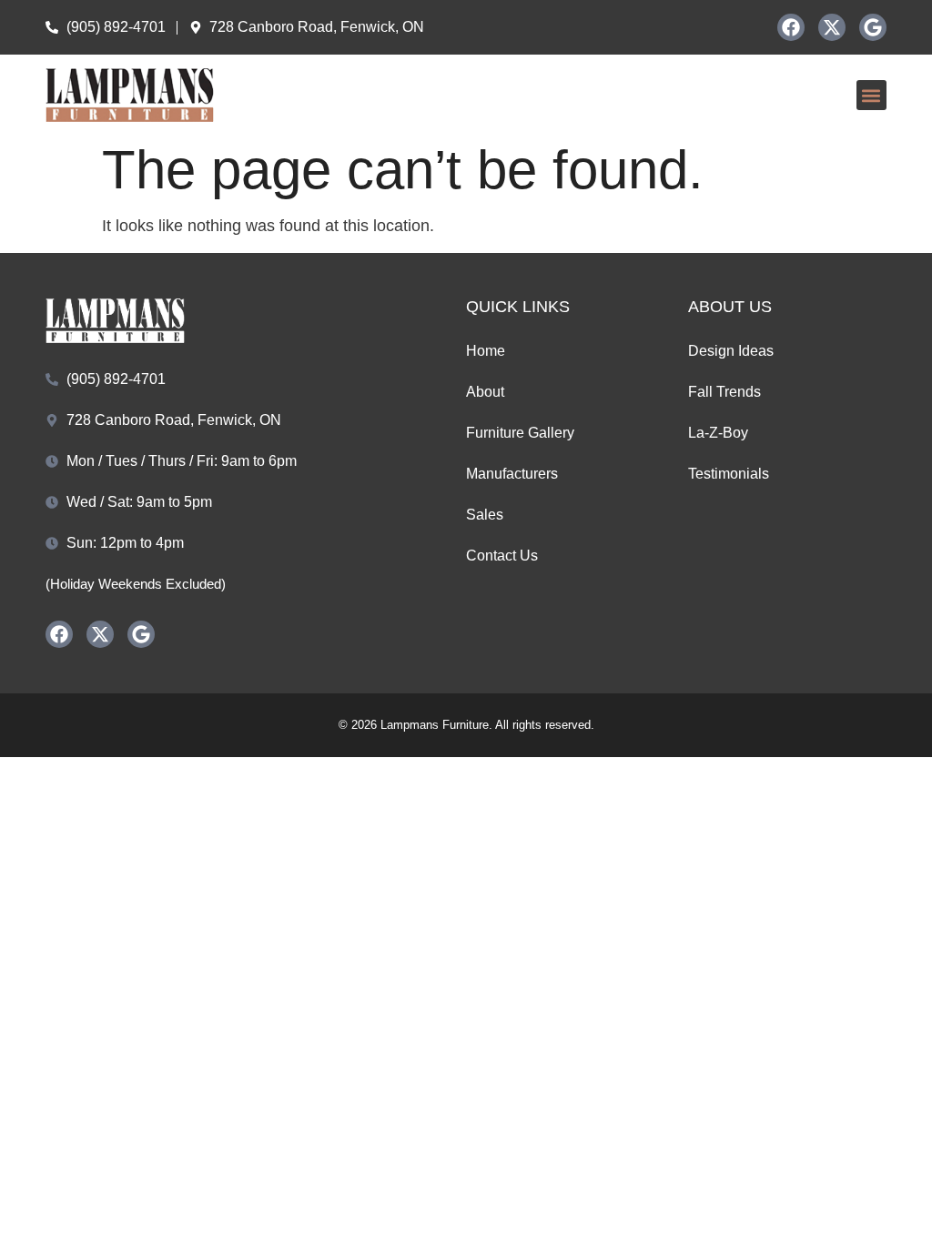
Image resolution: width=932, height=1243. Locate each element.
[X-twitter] (832, 27)
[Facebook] (791, 27)
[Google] (872, 27)
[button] (871, 95)
